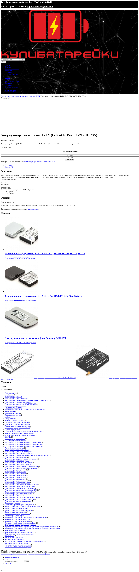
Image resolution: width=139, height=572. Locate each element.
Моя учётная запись (12, 557)
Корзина (8, 563)
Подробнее (32, 258)
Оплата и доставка (11, 74)
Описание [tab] (8, 165)
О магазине (9, 72)
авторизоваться (33, 209)
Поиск (23, 59)
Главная (7, 65)
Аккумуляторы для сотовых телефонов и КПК (24, 96)
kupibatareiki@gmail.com (40, 6)
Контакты (8, 71)
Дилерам (8, 67)
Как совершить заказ (12, 69)
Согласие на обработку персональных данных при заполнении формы (25, 554)
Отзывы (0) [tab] (9, 167)
